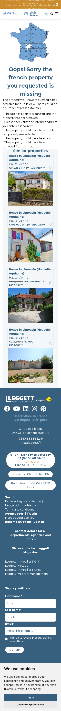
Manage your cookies (19, 517)
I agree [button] (30, 697)
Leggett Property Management (26, 573)
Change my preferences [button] (30, 704)
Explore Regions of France (23, 501)
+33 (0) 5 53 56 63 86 (35, 474)
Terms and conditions (19, 509)
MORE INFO (30, 3)
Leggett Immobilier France (23, 569)
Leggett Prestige (16, 565)
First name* (13, 596)
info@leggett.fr (30, 442)
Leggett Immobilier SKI (20, 561)
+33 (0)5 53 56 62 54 (30, 438)
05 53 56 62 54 (36, 465)
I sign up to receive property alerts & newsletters (30, 639)
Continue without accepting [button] (23, 689)
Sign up (14, 649)
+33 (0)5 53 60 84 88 (30, 458)
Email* (9, 623)
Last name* (13, 610)
